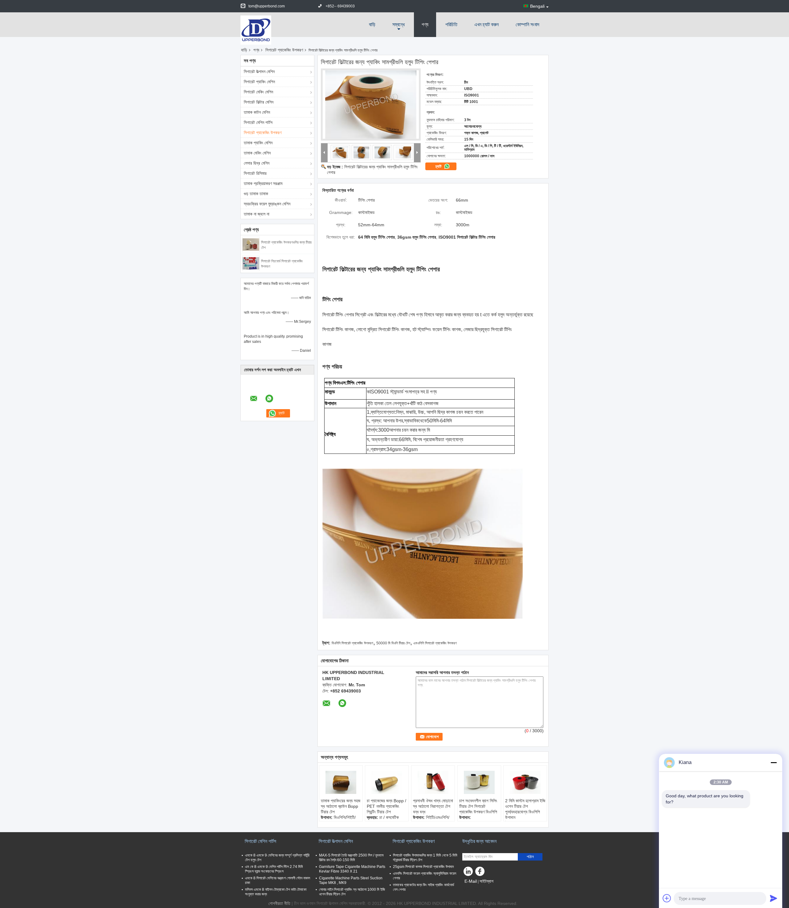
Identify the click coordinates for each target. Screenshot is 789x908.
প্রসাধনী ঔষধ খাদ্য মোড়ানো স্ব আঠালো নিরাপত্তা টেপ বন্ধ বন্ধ (433, 806)
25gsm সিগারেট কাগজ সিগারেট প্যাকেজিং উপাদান (423, 867)
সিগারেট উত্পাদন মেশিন (259, 71)
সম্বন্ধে (398, 24)
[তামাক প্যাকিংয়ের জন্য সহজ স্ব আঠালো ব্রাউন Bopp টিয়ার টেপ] (340, 782)
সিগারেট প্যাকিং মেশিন (259, 81)
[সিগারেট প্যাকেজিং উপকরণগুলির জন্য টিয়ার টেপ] (251, 244)
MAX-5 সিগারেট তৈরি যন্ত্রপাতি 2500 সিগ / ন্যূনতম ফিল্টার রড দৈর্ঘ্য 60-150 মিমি (351, 857)
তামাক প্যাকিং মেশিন (258, 142)
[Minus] (773, 762)
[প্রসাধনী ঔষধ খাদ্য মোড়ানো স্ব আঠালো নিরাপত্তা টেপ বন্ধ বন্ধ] (433, 782)
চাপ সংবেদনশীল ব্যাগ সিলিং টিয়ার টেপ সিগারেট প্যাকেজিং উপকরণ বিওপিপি (478, 806)
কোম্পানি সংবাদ (527, 24)
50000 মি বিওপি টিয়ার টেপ (393, 643)
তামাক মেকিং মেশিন (257, 152)
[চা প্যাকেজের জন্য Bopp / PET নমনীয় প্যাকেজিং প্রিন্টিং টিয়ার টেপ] (386, 782)
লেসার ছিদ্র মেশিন (256, 163)
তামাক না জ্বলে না (256, 214)
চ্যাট (439, 166)
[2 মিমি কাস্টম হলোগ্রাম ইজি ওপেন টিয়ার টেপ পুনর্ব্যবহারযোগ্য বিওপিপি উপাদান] (525, 782)
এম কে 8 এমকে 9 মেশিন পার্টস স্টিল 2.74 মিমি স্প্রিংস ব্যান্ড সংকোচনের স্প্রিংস (274, 869)
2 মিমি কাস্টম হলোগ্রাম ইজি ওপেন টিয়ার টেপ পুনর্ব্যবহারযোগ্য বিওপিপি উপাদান (525, 809)
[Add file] (667, 898)
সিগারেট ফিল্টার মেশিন (258, 102)
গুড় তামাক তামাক (256, 193)
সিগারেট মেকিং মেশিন (258, 91)
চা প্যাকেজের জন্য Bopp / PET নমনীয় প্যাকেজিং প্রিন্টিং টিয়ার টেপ (386, 806)
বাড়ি (372, 24)
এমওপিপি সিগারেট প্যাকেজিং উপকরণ (435, 643)
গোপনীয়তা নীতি (279, 903)
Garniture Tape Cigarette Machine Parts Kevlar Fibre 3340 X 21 (352, 869)
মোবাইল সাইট (476, 888)
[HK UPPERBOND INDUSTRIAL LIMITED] (255, 29)
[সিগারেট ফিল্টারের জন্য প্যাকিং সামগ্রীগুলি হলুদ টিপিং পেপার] (371, 104)
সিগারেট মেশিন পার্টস (258, 122)
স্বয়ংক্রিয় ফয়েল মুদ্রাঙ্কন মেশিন (267, 203)
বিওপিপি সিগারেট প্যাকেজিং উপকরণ (352, 643)
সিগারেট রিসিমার (255, 173)
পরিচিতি (451, 24)
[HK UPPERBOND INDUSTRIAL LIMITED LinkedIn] (468, 873)
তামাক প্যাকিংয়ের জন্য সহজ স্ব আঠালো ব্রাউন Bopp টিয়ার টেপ (340, 806)
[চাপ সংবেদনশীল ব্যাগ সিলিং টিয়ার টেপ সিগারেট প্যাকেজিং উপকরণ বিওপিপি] (479, 782)
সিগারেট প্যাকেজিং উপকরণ (284, 50)
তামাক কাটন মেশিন (257, 112)
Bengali (537, 6)
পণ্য (425, 24)
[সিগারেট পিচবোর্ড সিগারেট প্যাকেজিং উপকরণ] (251, 263)
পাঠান (530, 856)
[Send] (774, 898)
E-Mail (470, 881)
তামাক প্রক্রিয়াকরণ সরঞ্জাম (263, 183)
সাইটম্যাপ (486, 881)
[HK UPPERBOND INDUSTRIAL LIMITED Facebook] (481, 873)
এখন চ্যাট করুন (486, 24)
